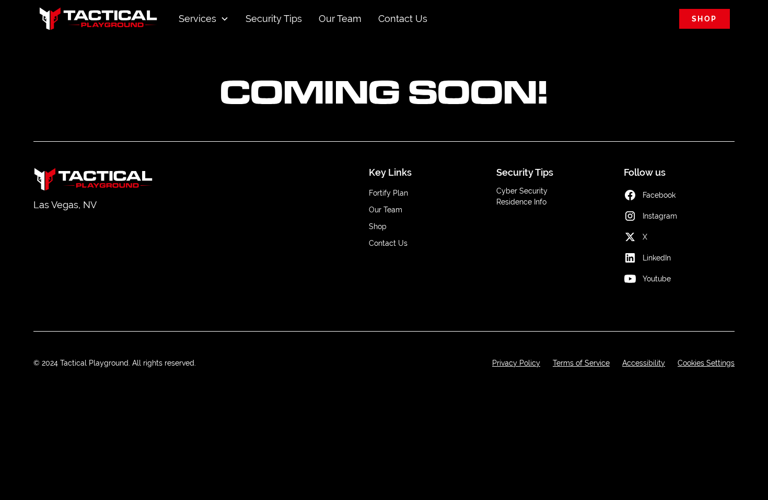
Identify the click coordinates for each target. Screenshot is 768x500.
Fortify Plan (388, 193)
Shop (704, 19)
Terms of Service (581, 363)
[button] (203, 19)
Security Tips (274, 18)
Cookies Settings (706, 363)
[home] (98, 18)
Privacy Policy (516, 363)
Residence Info (521, 202)
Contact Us (402, 18)
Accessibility (643, 363)
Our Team (340, 18)
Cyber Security (522, 191)
